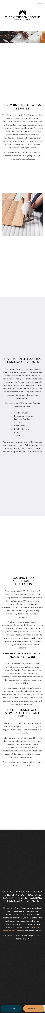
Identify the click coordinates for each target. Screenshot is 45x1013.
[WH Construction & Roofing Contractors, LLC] (22, 12)
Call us (11, 1008)
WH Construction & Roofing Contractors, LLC (22, 18)
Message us (33, 1008)
